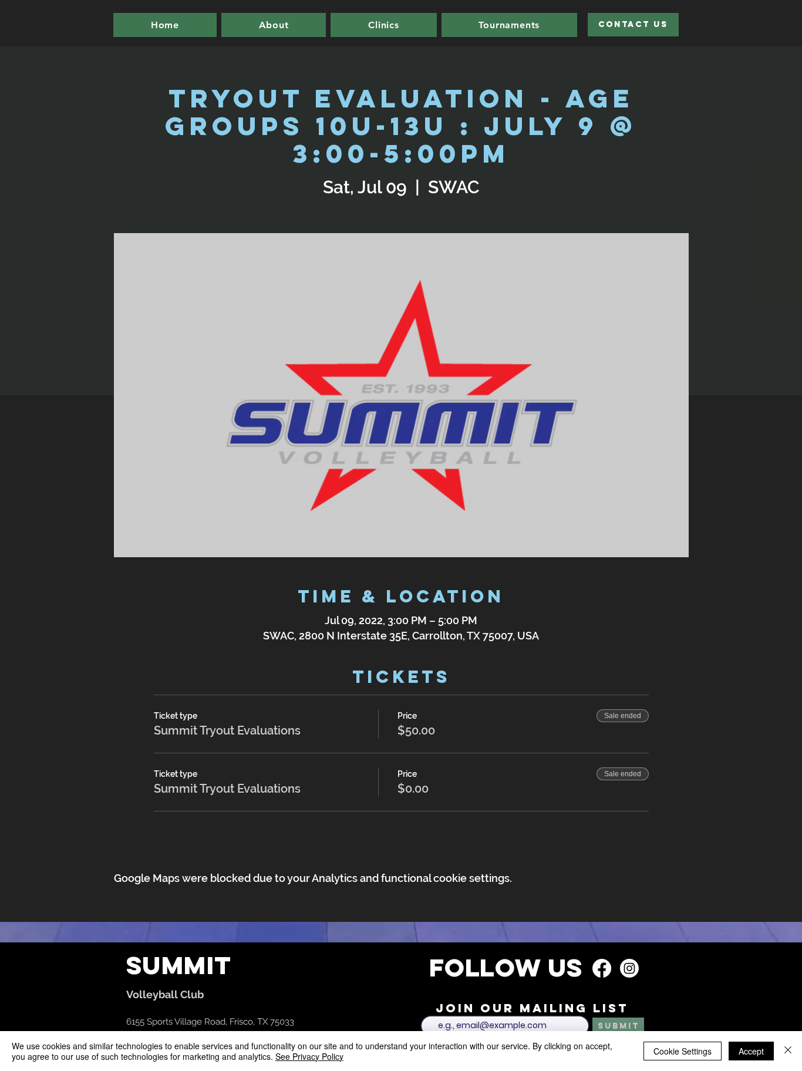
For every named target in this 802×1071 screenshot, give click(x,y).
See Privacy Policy (309, 1056)
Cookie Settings (682, 1051)
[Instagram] (629, 968)
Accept (751, 1051)
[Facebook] (601, 968)
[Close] (788, 1051)
